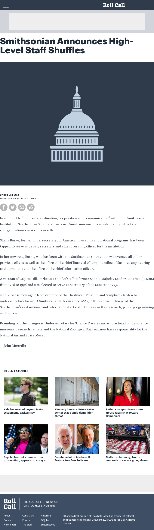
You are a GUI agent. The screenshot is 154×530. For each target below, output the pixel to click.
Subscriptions (48, 524)
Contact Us (28, 515)
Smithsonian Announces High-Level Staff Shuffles (66, 46)
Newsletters (10, 524)
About (7, 515)
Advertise (46, 515)
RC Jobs (45, 520)
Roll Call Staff (11, 195)
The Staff (27, 524)
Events (7, 520)
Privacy (26, 520)
